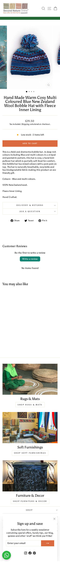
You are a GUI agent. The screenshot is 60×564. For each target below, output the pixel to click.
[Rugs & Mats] (30, 379)
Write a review (30, 258)
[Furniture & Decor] (30, 475)
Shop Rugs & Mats (30, 405)
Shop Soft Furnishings (30, 453)
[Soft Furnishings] (30, 427)
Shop (29, 510)
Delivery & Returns (30, 205)
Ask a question (30, 211)
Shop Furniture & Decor (30, 501)
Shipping (25, 124)
